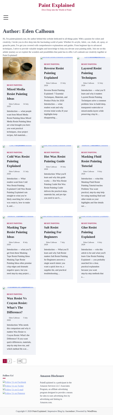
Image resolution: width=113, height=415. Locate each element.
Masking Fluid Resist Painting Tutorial (91, 161)
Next (24, 361)
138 (19, 361)
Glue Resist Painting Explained (89, 232)
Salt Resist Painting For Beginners (52, 232)
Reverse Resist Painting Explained (54, 73)
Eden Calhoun (14, 104)
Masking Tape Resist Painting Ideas (17, 232)
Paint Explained (56, 5)
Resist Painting (14, 85)
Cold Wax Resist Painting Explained (18, 161)
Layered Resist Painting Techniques (91, 73)
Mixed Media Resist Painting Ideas (17, 94)
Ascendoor (70, 411)
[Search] (107, 17)
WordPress (92, 411)
